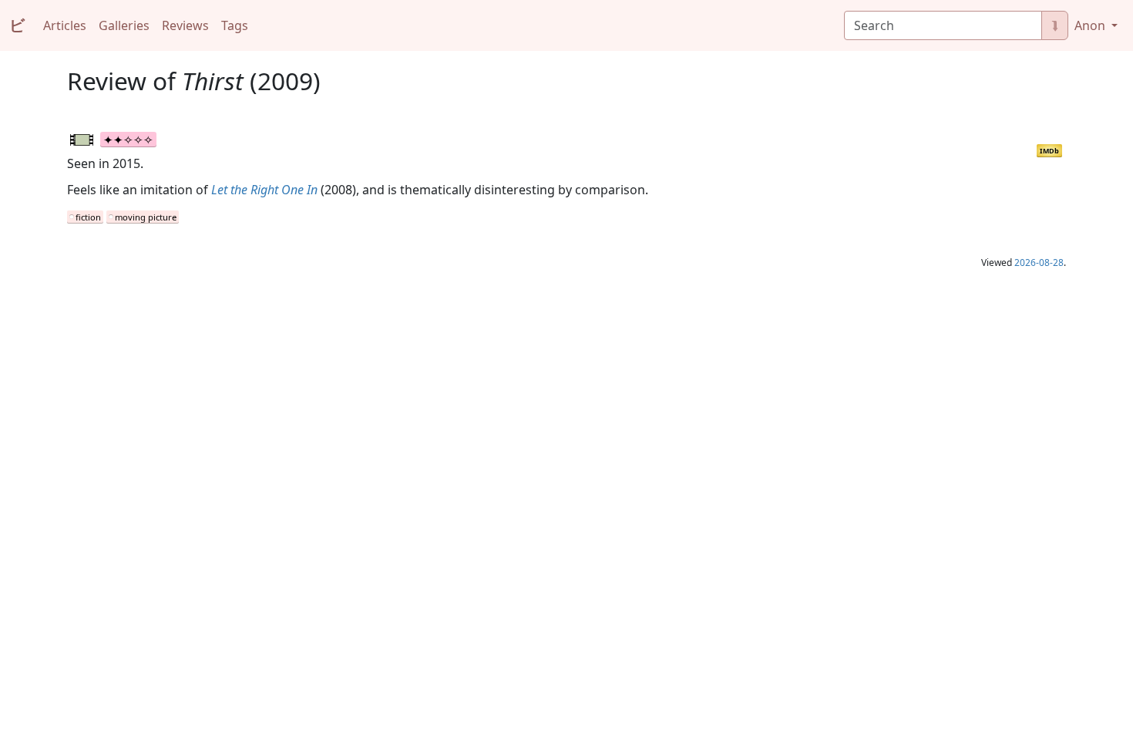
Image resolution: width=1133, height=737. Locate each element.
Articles (64, 25)
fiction (88, 217)
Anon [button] (1091, 25)
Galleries (124, 25)
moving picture (146, 217)
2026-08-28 (1039, 262)
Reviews (185, 25)
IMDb (1049, 151)
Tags (234, 25)
